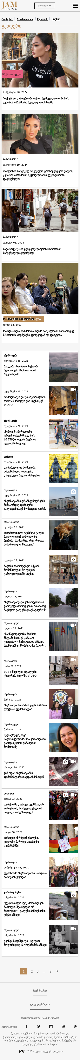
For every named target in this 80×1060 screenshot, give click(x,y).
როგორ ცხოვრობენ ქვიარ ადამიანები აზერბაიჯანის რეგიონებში (21, 370)
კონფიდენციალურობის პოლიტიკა (40, 1018)
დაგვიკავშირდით (40, 1004)
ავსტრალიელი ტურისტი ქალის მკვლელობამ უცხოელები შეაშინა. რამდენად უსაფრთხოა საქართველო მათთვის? (24, 538)
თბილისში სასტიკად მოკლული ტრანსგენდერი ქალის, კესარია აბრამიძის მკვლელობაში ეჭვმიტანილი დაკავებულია (38, 175)
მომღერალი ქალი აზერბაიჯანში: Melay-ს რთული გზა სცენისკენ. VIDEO (25, 401)
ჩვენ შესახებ (40, 991)
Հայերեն (7, 19)
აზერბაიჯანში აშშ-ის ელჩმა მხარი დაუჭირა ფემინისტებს (25, 707)
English (56, 19)
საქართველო (12, 74)
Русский (42, 19)
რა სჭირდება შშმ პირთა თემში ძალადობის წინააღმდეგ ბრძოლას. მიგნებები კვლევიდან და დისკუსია (38, 333)
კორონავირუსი (12, 892)
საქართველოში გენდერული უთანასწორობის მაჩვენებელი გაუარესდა (32, 251)
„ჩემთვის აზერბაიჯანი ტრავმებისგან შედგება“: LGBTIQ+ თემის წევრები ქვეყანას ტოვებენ (20, 437)
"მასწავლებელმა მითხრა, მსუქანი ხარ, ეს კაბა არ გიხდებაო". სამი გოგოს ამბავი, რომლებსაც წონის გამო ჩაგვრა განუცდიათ (24, 640)
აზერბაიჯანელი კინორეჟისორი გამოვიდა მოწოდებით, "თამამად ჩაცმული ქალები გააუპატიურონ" (25, 606)
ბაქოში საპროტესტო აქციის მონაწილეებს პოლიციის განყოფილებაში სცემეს (21, 570)
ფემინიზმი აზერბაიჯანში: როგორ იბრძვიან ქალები (25, 875)
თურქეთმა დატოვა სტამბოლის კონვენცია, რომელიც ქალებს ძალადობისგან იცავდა (24, 808)
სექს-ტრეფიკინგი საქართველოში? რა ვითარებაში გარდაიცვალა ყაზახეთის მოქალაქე (25, 741)
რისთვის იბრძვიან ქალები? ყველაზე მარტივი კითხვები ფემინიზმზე (21, 842)
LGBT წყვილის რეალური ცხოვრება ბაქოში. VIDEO (20, 674)
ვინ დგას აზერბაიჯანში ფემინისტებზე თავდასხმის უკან (24, 775)
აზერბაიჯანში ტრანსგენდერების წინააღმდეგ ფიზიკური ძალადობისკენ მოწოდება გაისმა (25, 505)
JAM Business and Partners (18, 319)
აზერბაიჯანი (10, 355)
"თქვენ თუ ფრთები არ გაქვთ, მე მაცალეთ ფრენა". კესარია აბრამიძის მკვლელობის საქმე (36, 100)
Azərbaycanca (25, 19)
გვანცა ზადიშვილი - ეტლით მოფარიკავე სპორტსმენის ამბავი (25, 943)
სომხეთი (8, 457)
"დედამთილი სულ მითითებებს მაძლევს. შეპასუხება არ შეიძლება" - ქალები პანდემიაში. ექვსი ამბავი (25, 909)
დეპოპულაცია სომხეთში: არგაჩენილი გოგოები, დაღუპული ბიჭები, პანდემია (22, 471)
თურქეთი (9, 793)
